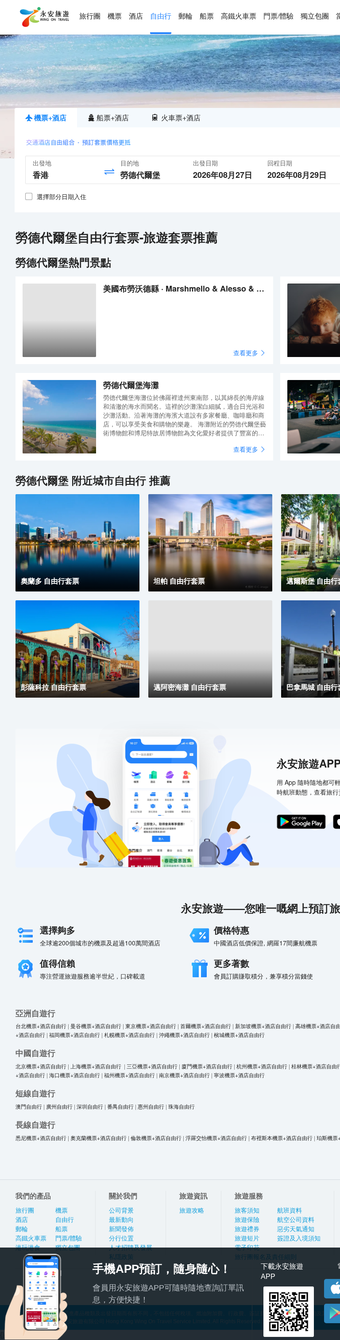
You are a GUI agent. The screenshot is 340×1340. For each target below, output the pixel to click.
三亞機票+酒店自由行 (152, 1066)
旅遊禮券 (247, 1228)
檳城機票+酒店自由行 (239, 1034)
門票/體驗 (278, 16)
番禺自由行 (120, 1106)
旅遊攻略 (191, 1210)
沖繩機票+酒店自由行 (184, 1034)
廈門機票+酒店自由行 (207, 1066)
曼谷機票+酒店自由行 (95, 1025)
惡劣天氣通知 (295, 1228)
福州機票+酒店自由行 (129, 1075)
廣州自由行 (59, 1106)
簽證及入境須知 (299, 1238)
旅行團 (89, 16)
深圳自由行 (90, 1106)
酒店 (136, 16)
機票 (115, 16)
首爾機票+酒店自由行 (205, 1025)
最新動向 (121, 1219)
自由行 (160, 16)
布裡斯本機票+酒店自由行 (282, 1137)
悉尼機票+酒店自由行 (40, 1137)
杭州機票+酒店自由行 (261, 1066)
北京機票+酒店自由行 (40, 1066)
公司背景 (121, 1210)
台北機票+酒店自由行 (40, 1025)
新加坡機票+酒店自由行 (263, 1025)
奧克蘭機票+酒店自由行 (98, 1137)
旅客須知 (247, 1210)
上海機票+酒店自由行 (96, 1066)
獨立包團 (315, 16)
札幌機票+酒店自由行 (129, 1034)
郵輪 (185, 16)
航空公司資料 (295, 1219)
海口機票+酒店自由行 (74, 1075)
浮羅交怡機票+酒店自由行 (216, 1137)
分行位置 (121, 1238)
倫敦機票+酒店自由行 (156, 1137)
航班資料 (289, 1210)
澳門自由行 (28, 1106)
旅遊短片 (247, 1238)
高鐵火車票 (238, 16)
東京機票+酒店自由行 (150, 1025)
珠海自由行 (181, 1106)
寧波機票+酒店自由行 (239, 1075)
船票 (207, 16)
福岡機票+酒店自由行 (74, 1034)
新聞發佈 (121, 1228)
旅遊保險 (247, 1219)
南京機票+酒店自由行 (184, 1075)
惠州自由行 (151, 1106)
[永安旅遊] (43, 17)
